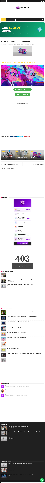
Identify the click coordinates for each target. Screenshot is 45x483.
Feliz (6, 44)
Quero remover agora (9, 31)
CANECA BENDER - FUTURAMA (22, 157)
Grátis (10, 44)
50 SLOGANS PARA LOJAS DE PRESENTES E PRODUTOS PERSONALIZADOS (21, 343)
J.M (5, 385)
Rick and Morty (21, 44)
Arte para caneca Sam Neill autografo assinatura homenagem (20, 463)
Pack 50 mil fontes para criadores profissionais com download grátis (22, 316)
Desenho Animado (35, 43)
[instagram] (41, 1)
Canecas (30, 43)
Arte (14, 43)
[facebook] (39, 1)
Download (3, 44)
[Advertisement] (22, 13)
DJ (39, 43)
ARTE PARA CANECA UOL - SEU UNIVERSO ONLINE (17, 332)
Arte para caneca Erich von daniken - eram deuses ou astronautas (20, 284)
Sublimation (32, 44)
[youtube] (43, 1)
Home (3, 19)
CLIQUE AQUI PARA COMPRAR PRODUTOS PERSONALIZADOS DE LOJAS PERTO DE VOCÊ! (18, 62)
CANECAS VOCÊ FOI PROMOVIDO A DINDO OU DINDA (18, 359)
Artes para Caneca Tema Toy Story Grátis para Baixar (18, 321)
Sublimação (27, 44)
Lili (5, 394)
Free (7, 44)
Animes (3, 151)
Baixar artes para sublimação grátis (15, 327)
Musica (12, 44)
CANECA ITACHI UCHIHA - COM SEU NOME (7, 157)
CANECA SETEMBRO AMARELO (13, 348)
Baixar (23, 43)
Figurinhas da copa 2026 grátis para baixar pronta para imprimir (21, 311)
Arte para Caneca (18, 43)
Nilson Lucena (8, 389)
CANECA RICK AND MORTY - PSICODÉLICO (36, 157)
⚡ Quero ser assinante (22, 243)
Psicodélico (16, 44)
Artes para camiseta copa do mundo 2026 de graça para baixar (20, 468)
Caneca (26, 43)
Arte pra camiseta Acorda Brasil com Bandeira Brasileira (18, 273)
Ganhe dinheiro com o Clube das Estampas (16, 337)
